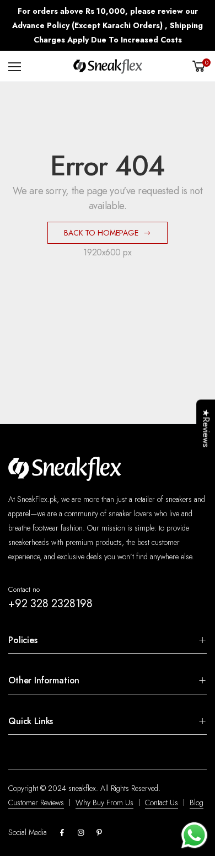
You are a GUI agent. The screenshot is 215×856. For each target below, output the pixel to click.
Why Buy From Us (104, 802)
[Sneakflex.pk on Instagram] (80, 832)
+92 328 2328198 (50, 604)
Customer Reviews (36, 802)
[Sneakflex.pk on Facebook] (62, 832)
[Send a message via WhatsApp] (194, 835)
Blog (196, 802)
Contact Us (161, 802)
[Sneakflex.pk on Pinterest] (99, 832)
